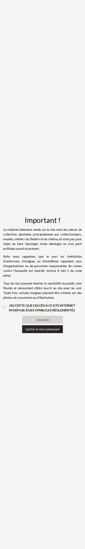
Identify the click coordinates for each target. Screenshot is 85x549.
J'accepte (42, 319)
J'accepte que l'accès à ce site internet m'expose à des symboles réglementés (42, 307)
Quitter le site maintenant (42, 329)
